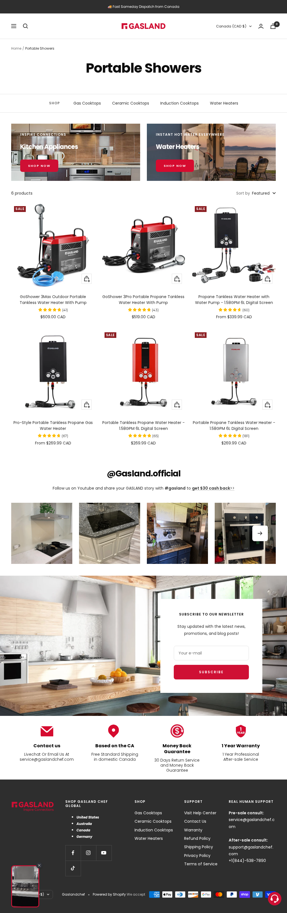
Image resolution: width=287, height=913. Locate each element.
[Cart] (273, 26)
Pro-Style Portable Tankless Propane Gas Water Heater (53, 425)
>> (213, 488)
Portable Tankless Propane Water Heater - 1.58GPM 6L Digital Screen (143, 425)
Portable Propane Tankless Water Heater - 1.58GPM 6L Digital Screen (234, 425)
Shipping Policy (198, 847)
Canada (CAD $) (231, 26)
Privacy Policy (197, 855)
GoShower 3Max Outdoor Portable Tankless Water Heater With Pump (53, 299)
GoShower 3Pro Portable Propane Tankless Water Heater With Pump (143, 299)
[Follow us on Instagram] (88, 853)
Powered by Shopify (109, 894)
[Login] (260, 26)
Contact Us (195, 821)
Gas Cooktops (87, 103)
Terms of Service (200, 864)
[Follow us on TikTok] (73, 868)
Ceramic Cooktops (130, 103)
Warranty (193, 830)
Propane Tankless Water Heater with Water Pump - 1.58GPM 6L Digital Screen (234, 299)
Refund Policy (197, 838)
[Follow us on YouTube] (104, 853)
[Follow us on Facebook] (73, 853)
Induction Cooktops (179, 103)
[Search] (25, 26)
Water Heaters (224, 103)
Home (16, 48)
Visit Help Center (200, 813)
